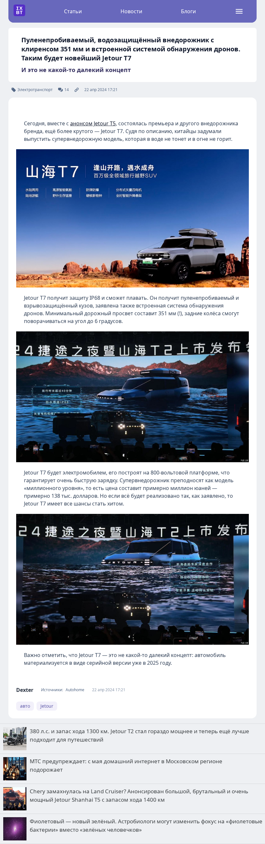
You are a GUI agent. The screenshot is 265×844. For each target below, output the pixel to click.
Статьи (73, 11)
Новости (131, 11)
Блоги (188, 11)
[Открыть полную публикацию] (76, 89)
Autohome (75, 690)
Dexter (24, 689)
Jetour (46, 706)
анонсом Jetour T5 (93, 123)
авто (25, 706)
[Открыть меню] (239, 11)
